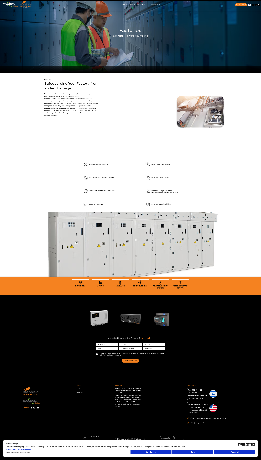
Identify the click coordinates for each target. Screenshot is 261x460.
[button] (123, 4)
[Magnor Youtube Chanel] (258, 5)
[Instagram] (34, 407)
